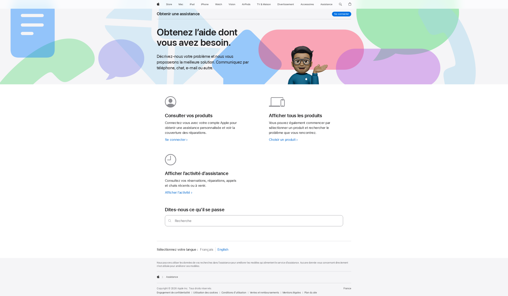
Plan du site (310, 292)
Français (206, 249)
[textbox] (254, 220)
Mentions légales (292, 292)
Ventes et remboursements (264, 292)
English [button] (222, 249)
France (347, 288)
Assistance (172, 277)
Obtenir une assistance (178, 13)
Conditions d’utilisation (233, 292)
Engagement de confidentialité (173, 292)
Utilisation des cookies (205, 292)
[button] (340, 4)
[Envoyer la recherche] (169, 220)
